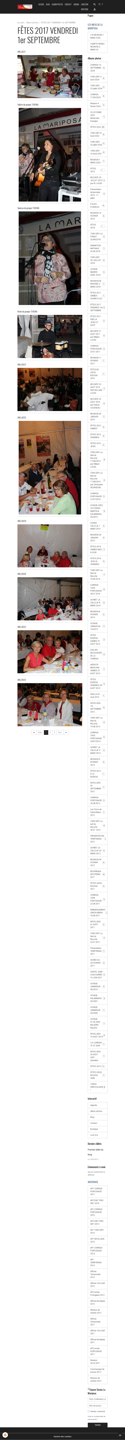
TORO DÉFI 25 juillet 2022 (97, 143)
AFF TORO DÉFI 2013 (97, 1231)
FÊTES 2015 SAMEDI (97, 427)
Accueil (41, 4)
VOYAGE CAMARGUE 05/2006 (97, 1010)
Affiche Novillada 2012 (97, 1302)
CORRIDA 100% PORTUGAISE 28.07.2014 (97, 589)
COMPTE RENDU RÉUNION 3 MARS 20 (97, 47)
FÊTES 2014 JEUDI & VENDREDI (97, 561)
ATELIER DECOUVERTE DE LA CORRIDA (97, 654)
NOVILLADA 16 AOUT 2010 (97, 1035)
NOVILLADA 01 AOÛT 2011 (97, 924)
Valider (98, 1425)
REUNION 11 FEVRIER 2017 (98, 361)
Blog (48, 4)
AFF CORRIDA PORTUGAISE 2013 (96, 1251)
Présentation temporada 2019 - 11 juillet (97, 193)
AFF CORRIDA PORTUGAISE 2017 (96, 1191)
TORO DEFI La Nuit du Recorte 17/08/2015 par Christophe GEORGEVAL (98, 480)
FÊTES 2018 (97, 226)
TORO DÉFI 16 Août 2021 (97, 152)
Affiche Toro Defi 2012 (97, 1284)
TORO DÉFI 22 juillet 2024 (97, 87)
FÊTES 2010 (97, 1066)
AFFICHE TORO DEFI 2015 (96, 1222)
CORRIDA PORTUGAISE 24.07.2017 (97, 349)
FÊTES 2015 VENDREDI (97, 436)
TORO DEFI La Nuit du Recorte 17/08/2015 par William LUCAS (98, 459)
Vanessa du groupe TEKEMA (28, 208)
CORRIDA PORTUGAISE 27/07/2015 (97, 496)
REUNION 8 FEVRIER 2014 (97, 614)
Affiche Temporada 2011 (95, 1322)
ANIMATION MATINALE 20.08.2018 (97, 248)
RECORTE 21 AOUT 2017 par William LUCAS (97, 335)
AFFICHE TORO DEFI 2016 (96, 1201)
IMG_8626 (21, 521)
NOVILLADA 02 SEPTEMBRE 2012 (98, 787)
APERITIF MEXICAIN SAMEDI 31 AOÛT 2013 (97, 669)
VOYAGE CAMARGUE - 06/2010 (97, 986)
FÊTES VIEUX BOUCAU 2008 (97, 1075)
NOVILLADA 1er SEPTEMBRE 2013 (97, 707)
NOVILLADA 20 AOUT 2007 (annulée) (97, 1056)
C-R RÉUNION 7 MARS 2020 (97, 36)
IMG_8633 (21, 679)
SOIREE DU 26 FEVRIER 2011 (97, 963)
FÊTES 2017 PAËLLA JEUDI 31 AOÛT (97, 320)
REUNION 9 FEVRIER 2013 (97, 762)
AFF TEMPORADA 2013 (96, 1262)
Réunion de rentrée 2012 (95, 1311)
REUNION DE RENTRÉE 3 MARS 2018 (98, 284)
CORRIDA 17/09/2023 (97, 96)
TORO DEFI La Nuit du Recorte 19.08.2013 (97, 722)
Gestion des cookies (62, 1436)
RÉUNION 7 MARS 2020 (97, 161)
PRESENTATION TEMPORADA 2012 (98, 839)
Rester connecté (98, 1411)
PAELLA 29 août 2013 (97, 695)
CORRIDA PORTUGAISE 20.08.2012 (97, 800)
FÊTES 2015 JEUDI (97, 444)
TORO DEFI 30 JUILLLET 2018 (97, 260)
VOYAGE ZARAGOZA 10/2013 (97, 626)
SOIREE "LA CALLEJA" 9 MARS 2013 (97, 750)
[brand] (24, 7)
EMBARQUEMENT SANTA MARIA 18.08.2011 (99, 913)
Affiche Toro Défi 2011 (97, 1332)
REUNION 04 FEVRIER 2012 (97, 862)
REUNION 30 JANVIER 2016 (97, 417)
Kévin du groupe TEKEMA (27, 311)
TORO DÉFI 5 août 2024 (97, 78)
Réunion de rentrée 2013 (95, 1379)
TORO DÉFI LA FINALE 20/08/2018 (97, 237)
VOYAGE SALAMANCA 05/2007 (97, 998)
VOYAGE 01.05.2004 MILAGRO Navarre (97, 1023)
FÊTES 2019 (97, 170)
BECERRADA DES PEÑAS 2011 (97, 874)
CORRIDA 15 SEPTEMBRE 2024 (97, 68)
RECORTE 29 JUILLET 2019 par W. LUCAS (97, 180)
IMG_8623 (21, 364)
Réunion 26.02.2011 (95, 1361)
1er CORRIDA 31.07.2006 (97, 1044)
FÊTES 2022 (97, 127)
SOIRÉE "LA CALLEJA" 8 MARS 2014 (97, 603)
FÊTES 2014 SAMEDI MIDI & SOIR (97, 549)
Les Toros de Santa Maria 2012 (97, 812)
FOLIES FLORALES (97, 205)
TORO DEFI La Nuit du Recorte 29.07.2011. (97, 937)
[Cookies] (5, 1435)
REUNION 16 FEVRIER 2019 (97, 216)
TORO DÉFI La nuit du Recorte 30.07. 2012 (97, 825)
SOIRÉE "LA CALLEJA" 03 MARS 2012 (97, 851)
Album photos (57, 4)
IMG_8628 (21, 574)
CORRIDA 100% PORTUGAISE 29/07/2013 (97, 736)
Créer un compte (93, 1416)
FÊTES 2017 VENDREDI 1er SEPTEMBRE (97, 307)
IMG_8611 (21, 51)
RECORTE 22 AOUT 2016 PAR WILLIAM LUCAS (97, 388)
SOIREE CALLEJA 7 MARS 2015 (97, 526)
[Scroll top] (120, 1435)
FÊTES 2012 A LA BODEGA (98, 774)
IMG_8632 (21, 627)
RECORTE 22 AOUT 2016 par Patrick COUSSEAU (98, 403)
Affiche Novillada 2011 (97, 1341)
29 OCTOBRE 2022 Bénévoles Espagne (97, 116)
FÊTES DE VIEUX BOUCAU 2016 (98, 373)
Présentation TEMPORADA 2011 (97, 951)
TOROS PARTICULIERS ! (97, 1087)
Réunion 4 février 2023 (97, 104)
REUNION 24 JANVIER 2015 (97, 538)
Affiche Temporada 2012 (95, 1274)
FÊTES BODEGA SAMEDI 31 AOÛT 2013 (97, 639)
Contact (68, 4)
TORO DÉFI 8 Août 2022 (97, 134)
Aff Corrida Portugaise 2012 (97, 1293)
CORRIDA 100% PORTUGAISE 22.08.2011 (97, 899)
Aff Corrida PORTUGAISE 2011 (96, 1351)
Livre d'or (84, 4)
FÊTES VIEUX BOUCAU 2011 (97, 886)
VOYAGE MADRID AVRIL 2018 (97, 272)
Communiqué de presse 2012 (97, 1370)
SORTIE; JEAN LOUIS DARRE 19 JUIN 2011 (97, 975)
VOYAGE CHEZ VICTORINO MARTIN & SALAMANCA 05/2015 (98, 511)
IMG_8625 (21, 417)
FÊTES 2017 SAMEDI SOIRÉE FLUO (98, 296)
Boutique (84, 9)
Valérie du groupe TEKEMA (27, 104)
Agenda (76, 4)
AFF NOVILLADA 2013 (97, 1240)
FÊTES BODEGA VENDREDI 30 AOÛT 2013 (97, 683)
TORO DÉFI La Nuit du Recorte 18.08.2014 (97, 574)
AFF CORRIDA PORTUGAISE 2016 (96, 1212)
